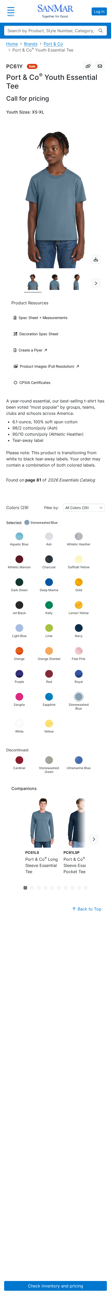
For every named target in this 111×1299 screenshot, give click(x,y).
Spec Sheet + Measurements (43, 317)
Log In (99, 11)
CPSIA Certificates (34, 382)
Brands (30, 43)
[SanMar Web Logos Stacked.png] (55, 11)
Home (12, 43)
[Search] (101, 31)
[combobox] (84, 507)
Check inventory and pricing (55, 1285)
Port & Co (53, 43)
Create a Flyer (30, 350)
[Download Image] (96, 259)
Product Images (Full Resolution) (47, 366)
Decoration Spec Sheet (38, 334)
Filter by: (51, 507)
